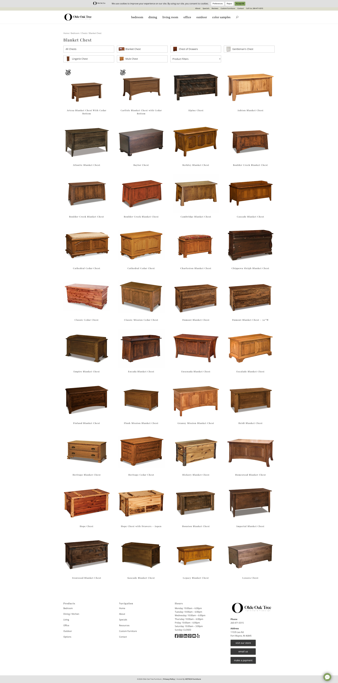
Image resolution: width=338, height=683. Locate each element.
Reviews (215, 9)
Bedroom (75, 33)
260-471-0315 (237, 622)
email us (243, 651)
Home (66, 33)
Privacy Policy (169, 679)
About (197, 9)
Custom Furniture (228, 9)
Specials (206, 9)
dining (152, 17)
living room (170, 17)
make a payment (243, 660)
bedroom (137, 17)
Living (66, 619)
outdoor (201, 17)
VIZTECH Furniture (193, 679)
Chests (84, 33)
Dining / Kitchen (71, 613)
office (187, 17)
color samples (221, 17)
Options (67, 636)
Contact (240, 9)
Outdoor (67, 631)
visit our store (243, 642)
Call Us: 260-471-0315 (254, 9)
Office (66, 625)
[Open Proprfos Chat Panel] (327, 677)
